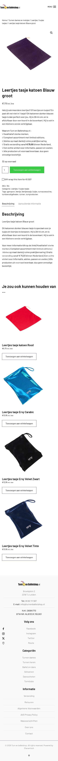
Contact (29, 733)
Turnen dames (29, 657)
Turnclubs (29, 681)
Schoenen (29, 671)
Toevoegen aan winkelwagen (27, 170)
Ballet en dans (29, 667)
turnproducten (32, 194)
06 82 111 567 (31, 601)
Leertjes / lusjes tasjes (20, 189)
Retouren (29, 702)
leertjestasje (27, 191)
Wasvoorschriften (29, 721)
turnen (22, 194)
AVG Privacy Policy (29, 714)
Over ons (29, 727)
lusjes (35, 191)
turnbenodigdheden (10, 194)
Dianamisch (29, 748)
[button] (52, 6)
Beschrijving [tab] (8, 203)
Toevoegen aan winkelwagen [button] (19, 356)
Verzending (29, 696)
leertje (18, 191)
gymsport (11, 191)
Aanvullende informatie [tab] (29, 203)
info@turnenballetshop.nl (33, 604)
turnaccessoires (45, 191)
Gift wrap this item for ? (17, 179)
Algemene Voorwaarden (29, 708)
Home (4, 20)
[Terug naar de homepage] (10, 6)
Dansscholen (29, 676)
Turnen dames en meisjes (18, 20)
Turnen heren (29, 662)
